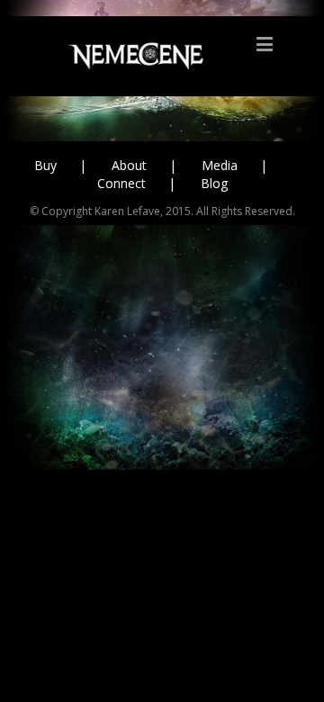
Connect (121, 183)
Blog (214, 183)
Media (220, 165)
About (129, 165)
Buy (45, 165)
